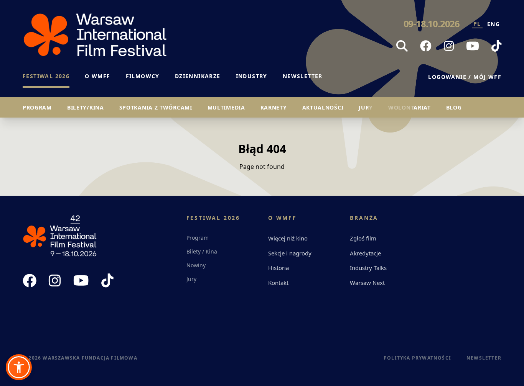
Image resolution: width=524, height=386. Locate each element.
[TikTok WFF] (496, 46)
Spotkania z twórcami (155, 107)
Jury (366, 107)
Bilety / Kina (201, 251)
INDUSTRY (251, 76)
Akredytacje (365, 253)
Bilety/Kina (85, 107)
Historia (278, 268)
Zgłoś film (363, 238)
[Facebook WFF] (426, 46)
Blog (454, 107)
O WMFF (97, 76)
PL (477, 23)
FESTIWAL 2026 (46, 76)
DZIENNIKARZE (198, 76)
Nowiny (196, 265)
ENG (493, 24)
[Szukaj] (402, 46)
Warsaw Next (367, 282)
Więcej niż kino (288, 238)
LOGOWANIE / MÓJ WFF (464, 76)
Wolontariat (409, 107)
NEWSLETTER (303, 76)
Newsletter (483, 358)
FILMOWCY (143, 76)
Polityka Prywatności (417, 358)
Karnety (273, 107)
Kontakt (278, 282)
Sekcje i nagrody (289, 253)
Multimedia (226, 107)
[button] (19, 367)
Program (37, 107)
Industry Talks (368, 268)
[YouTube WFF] (472, 46)
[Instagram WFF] (449, 46)
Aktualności (323, 107)
